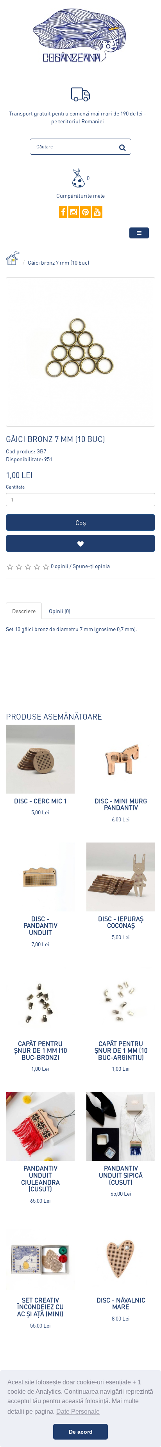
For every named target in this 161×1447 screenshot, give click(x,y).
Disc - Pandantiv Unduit (40, 925)
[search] (122, 146)
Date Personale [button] (78, 1411)
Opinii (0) (59, 610)
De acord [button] (81, 1432)
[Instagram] (73, 212)
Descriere (24, 610)
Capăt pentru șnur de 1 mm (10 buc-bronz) (40, 1050)
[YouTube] (97, 212)
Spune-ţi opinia (91, 565)
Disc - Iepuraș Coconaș (120, 922)
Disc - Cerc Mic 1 (40, 801)
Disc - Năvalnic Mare (121, 1303)
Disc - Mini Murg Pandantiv (121, 804)
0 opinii (59, 565)
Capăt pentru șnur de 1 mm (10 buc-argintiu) (121, 1050)
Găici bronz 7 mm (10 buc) (58, 262)
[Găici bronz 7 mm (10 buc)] (80, 352)
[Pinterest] (85, 212)
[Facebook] (63, 212)
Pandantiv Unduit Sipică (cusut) (121, 1175)
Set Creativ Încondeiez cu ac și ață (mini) (40, 1307)
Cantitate (15, 487)
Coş (80, 522)
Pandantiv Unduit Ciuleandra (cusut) (40, 1178)
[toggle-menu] (139, 232)
